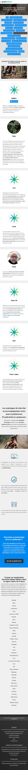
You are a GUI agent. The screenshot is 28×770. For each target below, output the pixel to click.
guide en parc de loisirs (18, 22)
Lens (14, 663)
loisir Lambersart (14, 755)
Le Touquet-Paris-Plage (14, 661)
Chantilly (14, 636)
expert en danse (8, 22)
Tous (7, 17)
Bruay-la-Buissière (14, 627)
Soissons (14, 691)
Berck (14, 619)
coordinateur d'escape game (20, 20)
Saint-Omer (14, 683)
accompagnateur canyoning (16, 17)
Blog (14, 739)
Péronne (14, 677)
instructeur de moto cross (20, 25)
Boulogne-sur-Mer (14, 625)
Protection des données (14, 735)
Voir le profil (14, 101)
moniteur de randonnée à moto (20, 33)
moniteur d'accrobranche (9, 30)
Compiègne (14, 644)
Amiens (14, 605)
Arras (14, 611)
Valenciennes (14, 697)
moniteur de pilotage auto (6, 33)
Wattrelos (14, 705)
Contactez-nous (14, 741)
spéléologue (21, 51)
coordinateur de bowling (7, 20)
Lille (14, 666)
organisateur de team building (10, 51)
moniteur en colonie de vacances (19, 41)
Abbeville (14, 600)
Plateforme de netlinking (14, 737)
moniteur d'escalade (6, 41)
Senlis (14, 688)
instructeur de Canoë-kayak (8, 25)
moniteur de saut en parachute (8, 38)
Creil (14, 647)
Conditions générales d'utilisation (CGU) (14, 733)
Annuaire (6, 731)
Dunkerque (14, 652)
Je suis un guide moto (14, 561)
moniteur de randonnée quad (14, 35)
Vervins (14, 699)
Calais (14, 630)
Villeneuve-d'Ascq (14, 702)
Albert (14, 603)
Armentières (14, 608)
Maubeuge (14, 672)
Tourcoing (14, 694)
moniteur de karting (20, 30)
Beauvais (14, 616)
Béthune (14, 622)
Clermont (14, 641)
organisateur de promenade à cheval (14, 48)
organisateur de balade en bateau (14, 43)
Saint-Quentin (14, 686)
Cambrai (14, 633)
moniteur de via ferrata (21, 38)
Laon (14, 658)
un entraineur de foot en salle (14, 54)
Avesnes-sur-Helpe (14, 614)
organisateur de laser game (14, 46)
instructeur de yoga (18, 27)
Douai (14, 650)
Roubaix (14, 680)
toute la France (6, 468)
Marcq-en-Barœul (14, 669)
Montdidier (14, 674)
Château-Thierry (14, 639)
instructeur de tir (9, 27)
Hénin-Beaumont (14, 655)
